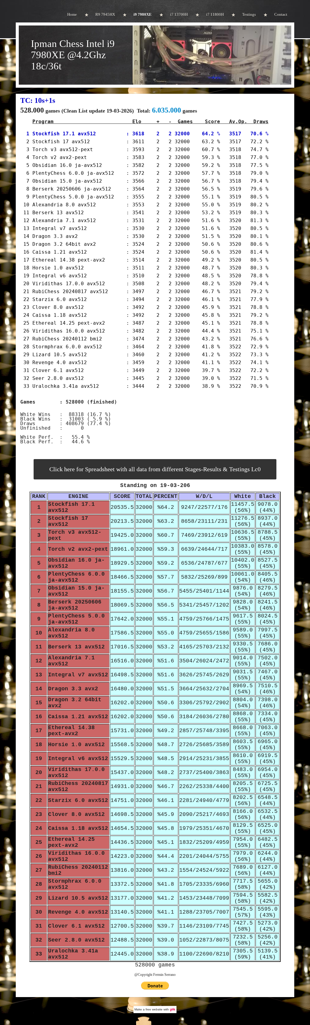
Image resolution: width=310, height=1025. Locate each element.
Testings (249, 14)
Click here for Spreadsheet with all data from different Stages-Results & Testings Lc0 (155, 469)
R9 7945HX (105, 14)
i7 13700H (179, 14)
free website (154, 1009)
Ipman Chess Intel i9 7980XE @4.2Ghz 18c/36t (73, 55)
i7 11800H (215, 14)
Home (72, 14)
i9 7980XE (143, 14)
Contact (280, 14)
